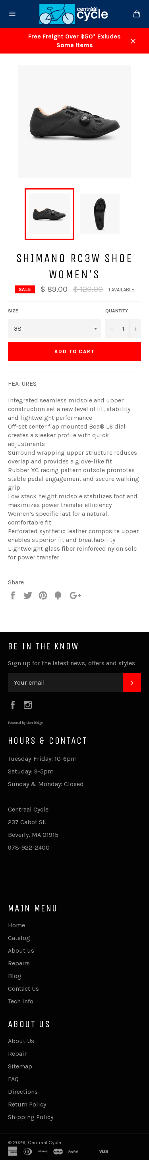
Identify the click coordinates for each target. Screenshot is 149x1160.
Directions (23, 1091)
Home (16, 925)
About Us (21, 1041)
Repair (17, 1053)
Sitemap (20, 1066)
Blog (14, 976)
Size (13, 311)
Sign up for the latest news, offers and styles (71, 663)
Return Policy (27, 1104)
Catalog (19, 938)
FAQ (13, 1079)
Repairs (19, 963)
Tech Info (20, 1001)
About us (21, 950)
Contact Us (23, 988)
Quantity (116, 311)
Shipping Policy (30, 1117)
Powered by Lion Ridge (25, 723)
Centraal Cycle (44, 1142)
